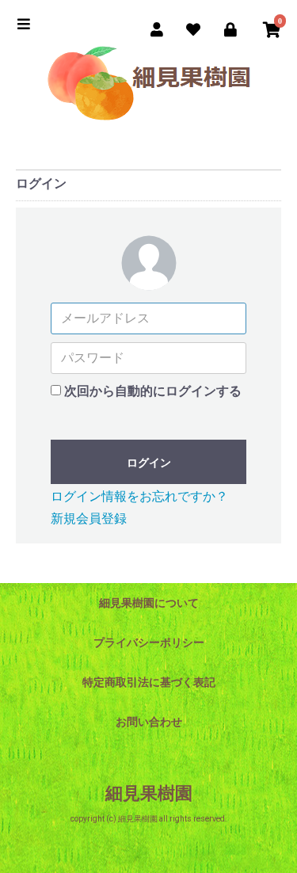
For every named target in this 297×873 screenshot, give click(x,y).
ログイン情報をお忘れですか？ (139, 496)
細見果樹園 (148, 793)
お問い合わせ (149, 721)
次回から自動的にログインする (153, 390)
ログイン (149, 462)
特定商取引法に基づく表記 (148, 682)
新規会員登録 (89, 518)
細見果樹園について (149, 603)
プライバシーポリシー (148, 642)
